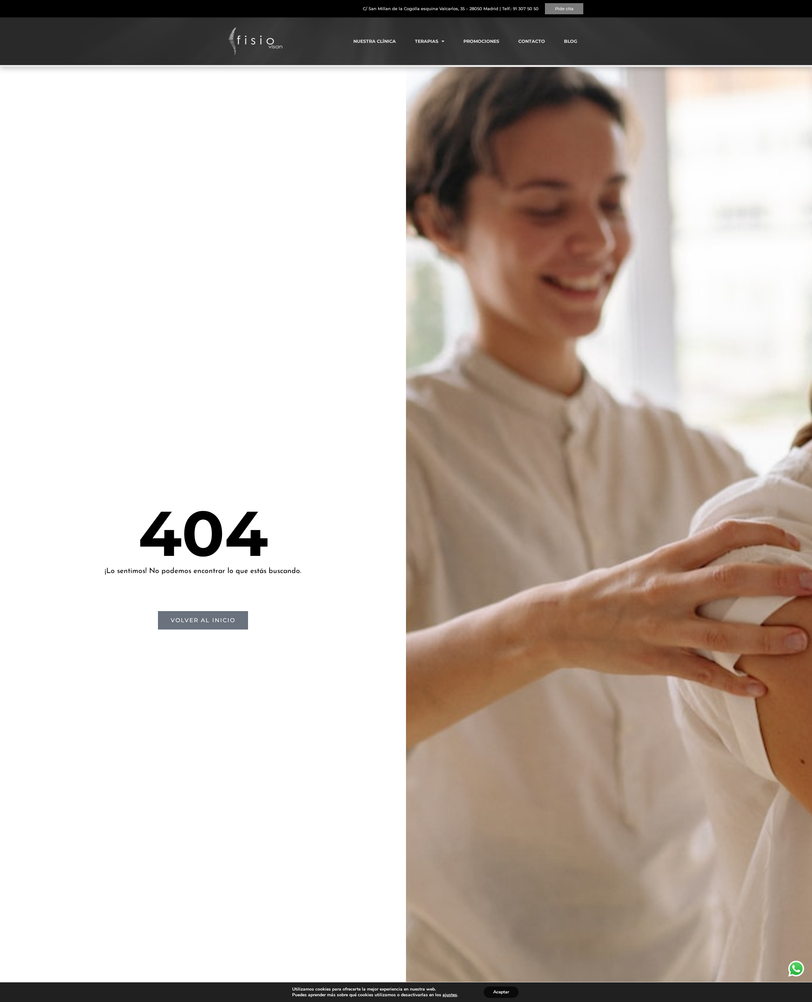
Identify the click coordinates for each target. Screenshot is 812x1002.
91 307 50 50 (526, 8)
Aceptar (501, 992)
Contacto (531, 41)
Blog (570, 41)
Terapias (426, 41)
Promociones (481, 41)
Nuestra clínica (374, 41)
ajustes (449, 995)
